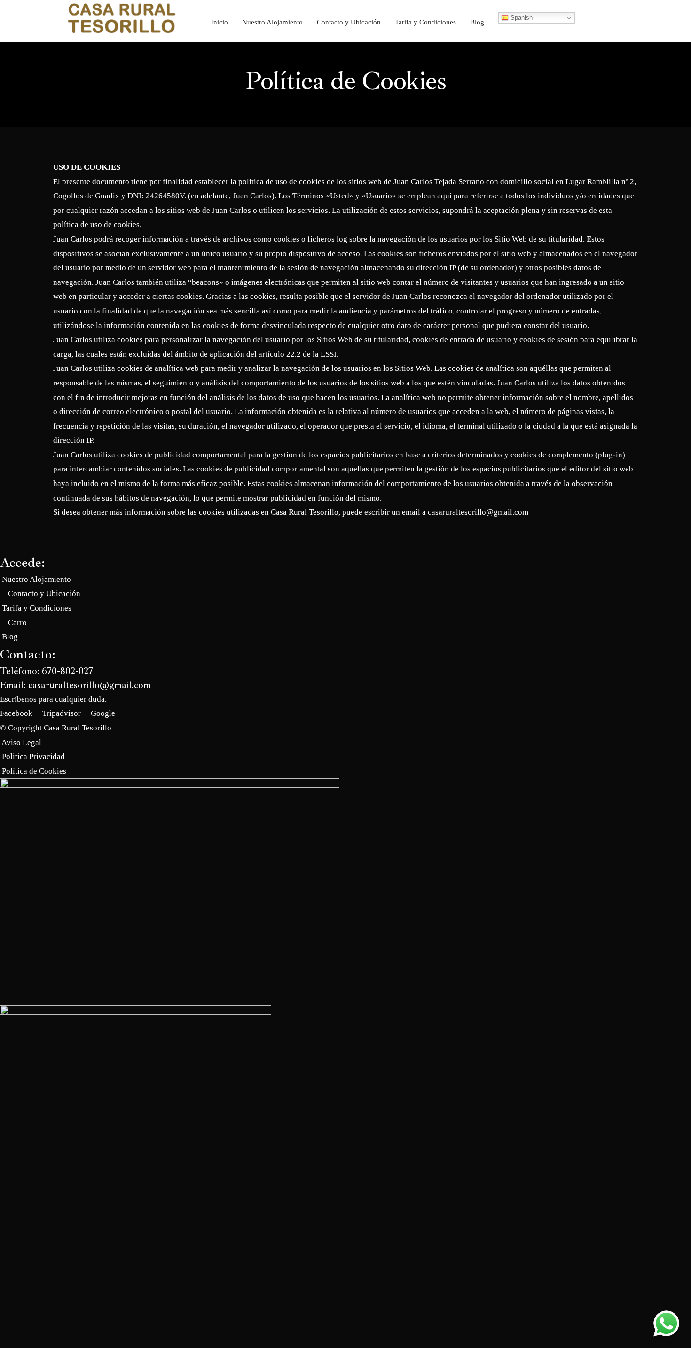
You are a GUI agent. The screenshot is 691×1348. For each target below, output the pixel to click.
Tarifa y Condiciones (425, 22)
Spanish (521, 17)
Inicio (219, 22)
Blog (477, 22)
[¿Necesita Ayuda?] (666, 1323)
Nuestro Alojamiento (272, 22)
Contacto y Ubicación (349, 22)
